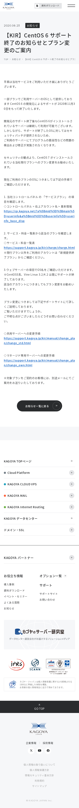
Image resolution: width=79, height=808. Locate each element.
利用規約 (39, 780)
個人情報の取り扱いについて (39, 764)
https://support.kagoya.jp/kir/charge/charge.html (39, 247)
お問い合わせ (47, 599)
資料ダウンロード (50, 5)
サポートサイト (49, 593)
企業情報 (31, 743)
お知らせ (9, 608)
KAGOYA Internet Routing (25, 507)
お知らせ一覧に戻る (37, 406)
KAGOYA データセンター (21, 518)
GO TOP (39, 708)
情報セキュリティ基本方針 (39, 775)
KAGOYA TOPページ (18, 461)
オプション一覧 (51, 575)
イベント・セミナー (15, 596)
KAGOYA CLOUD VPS (22, 484)
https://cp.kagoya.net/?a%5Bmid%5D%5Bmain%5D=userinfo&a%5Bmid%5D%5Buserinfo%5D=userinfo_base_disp (39, 216)
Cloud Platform (18, 473)
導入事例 (9, 584)
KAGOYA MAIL (17, 496)
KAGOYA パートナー (19, 557)
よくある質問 (12, 602)
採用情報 (48, 743)
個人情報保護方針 (39, 770)
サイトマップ (39, 786)
